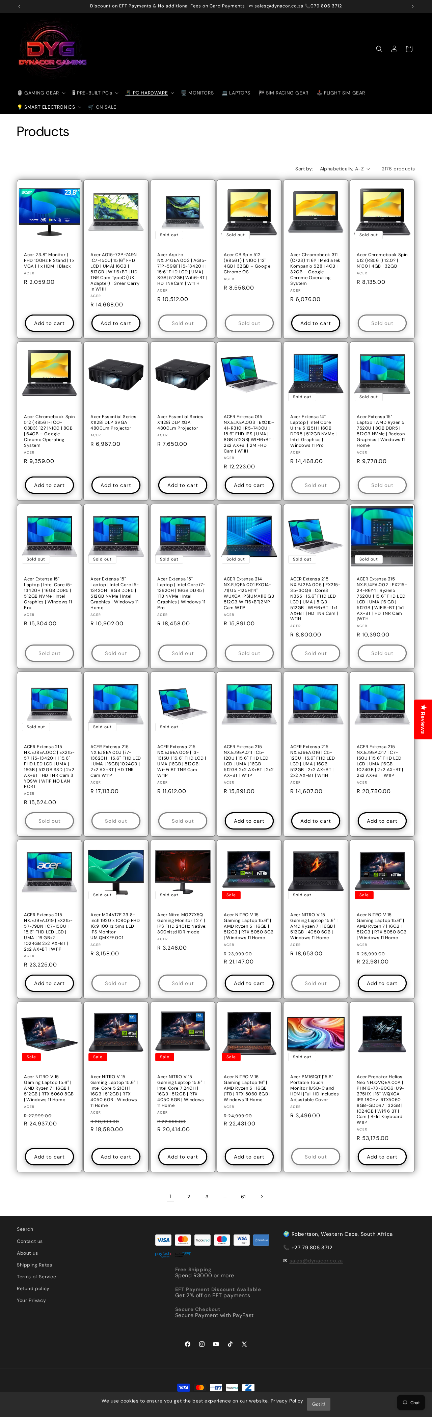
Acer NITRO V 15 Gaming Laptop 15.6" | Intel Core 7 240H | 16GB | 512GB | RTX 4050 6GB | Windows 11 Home (181, 1091)
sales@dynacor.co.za (316, 1260)
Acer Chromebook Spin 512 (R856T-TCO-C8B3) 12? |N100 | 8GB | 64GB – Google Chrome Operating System (49, 431)
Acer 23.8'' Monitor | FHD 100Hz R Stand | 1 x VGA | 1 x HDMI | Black (49, 260)
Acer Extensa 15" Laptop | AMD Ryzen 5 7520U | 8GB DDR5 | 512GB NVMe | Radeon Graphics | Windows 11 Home (381, 431)
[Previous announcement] (19, 6)
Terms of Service (36, 1277)
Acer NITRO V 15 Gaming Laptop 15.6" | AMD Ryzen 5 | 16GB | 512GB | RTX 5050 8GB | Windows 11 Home (249, 926)
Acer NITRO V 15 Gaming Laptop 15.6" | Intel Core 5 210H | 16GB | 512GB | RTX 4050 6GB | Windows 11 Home (114, 1091)
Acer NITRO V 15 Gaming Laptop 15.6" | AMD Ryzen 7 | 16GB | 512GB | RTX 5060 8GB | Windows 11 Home (49, 1088)
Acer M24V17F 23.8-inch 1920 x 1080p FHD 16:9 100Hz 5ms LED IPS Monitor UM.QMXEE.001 (115, 926)
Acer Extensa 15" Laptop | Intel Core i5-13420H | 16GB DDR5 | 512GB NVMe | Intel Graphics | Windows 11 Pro (48, 593)
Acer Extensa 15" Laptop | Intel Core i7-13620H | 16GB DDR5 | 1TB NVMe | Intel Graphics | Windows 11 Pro (181, 593)
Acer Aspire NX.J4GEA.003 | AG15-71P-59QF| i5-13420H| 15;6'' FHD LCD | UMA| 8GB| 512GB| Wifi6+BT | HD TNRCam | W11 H (182, 269)
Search (25, 1229)
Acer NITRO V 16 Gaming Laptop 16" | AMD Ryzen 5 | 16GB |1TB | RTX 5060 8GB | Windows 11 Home (247, 1088)
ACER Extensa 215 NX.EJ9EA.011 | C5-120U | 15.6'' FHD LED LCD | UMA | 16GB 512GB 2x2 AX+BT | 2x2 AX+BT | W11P (249, 761)
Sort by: (304, 169)
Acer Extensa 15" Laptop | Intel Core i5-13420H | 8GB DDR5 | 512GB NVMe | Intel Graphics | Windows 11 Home (114, 593)
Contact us (30, 1241)
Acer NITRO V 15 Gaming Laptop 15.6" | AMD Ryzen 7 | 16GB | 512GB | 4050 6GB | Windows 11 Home (314, 926)
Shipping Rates (34, 1265)
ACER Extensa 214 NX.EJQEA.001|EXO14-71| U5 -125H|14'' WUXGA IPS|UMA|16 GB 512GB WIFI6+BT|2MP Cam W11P (249, 593)
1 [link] (170, 1196)
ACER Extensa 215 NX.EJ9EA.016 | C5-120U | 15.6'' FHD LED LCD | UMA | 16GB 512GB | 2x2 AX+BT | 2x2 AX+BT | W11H (312, 761)
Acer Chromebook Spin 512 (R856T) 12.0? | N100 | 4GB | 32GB (382, 260)
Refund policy (33, 1288)
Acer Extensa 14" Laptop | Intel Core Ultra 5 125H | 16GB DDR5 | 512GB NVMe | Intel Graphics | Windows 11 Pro (313, 431)
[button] (40, 93)
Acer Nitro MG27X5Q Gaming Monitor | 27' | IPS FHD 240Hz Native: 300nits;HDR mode (182, 923)
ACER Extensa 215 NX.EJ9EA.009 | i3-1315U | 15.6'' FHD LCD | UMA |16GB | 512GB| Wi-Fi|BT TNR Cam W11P (181, 761)
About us (27, 1253)
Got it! (318, 1404)
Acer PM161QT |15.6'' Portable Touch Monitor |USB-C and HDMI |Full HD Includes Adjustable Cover (314, 1088)
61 (243, 1197)
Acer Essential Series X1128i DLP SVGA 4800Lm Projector (113, 422)
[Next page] (261, 1196)
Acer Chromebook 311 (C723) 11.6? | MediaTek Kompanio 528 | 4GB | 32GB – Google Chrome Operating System (315, 269)
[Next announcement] (412, 6)
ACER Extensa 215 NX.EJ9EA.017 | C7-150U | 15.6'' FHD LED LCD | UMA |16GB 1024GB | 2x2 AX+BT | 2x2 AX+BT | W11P (380, 761)
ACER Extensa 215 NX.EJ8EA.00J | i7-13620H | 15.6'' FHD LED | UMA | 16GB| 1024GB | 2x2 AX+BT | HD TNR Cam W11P (115, 761)
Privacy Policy (287, 1401)
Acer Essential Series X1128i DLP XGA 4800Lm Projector (180, 422)
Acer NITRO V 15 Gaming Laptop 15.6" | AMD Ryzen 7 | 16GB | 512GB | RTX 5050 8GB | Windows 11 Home (382, 926)
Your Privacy (31, 1300)
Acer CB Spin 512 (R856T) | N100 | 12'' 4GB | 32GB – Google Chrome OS (247, 263)
